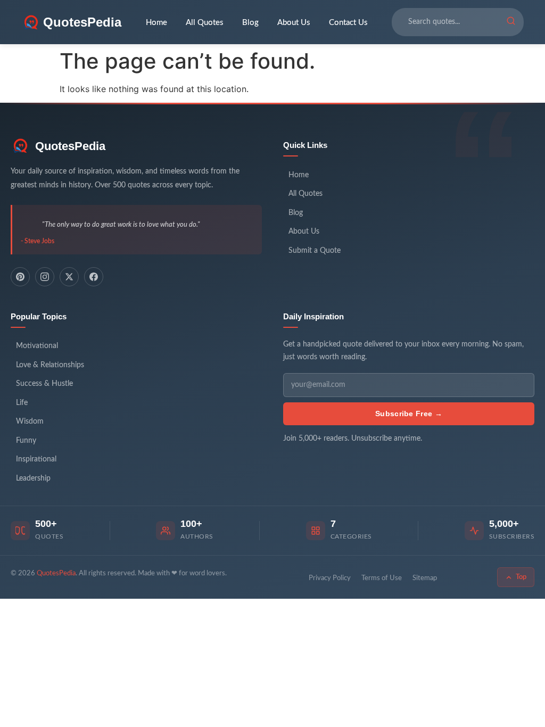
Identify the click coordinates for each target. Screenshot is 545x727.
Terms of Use (381, 578)
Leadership (33, 478)
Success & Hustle (44, 383)
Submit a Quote (314, 250)
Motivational (37, 346)
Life (22, 403)
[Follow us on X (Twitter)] (69, 276)
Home (156, 23)
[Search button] (511, 22)
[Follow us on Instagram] (44, 276)
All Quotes (205, 23)
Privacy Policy (330, 578)
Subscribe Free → (408, 413)
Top (521, 577)
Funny (26, 440)
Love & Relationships (50, 365)
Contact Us (348, 23)
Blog (250, 23)
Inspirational (36, 459)
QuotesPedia (70, 146)
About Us (293, 23)
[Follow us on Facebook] (93, 276)
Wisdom (30, 421)
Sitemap (424, 578)
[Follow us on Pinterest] (20, 276)
